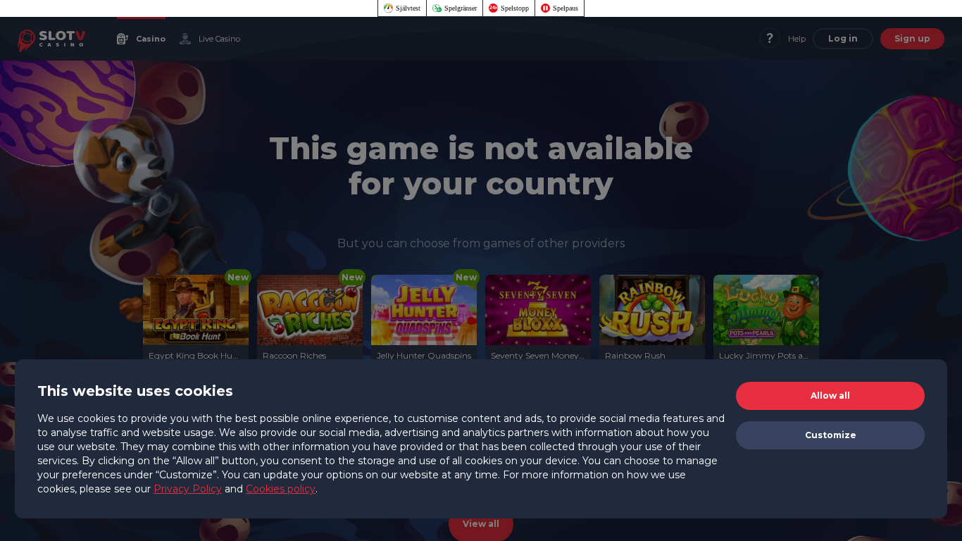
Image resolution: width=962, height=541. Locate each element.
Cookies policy (281, 489)
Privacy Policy (188, 489)
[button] (830, 396)
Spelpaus (565, 8)
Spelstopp (515, 8)
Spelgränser (460, 8)
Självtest (408, 8)
